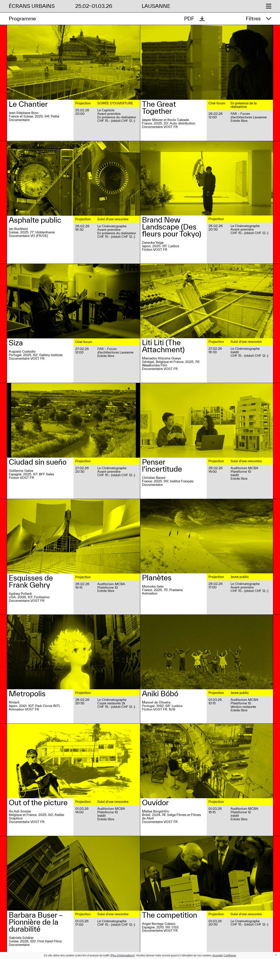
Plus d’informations (122, 955)
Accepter (217, 955)
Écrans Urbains (32, 6)
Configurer (230, 955)
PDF (189, 18)
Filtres (253, 18)
